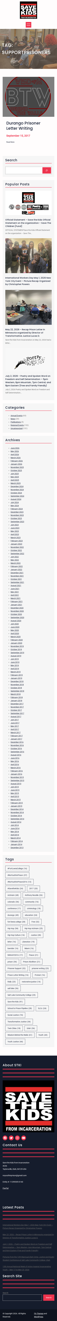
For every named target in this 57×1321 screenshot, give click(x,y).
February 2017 (17, 736)
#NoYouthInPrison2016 (19, 882)
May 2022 (15, 560)
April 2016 (15, 764)
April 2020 (15, 633)
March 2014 (16, 838)
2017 (33, 888)
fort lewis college (16, 922)
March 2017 (16, 732)
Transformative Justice (19, 1022)
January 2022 (16, 569)
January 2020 (16, 643)
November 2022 (17, 547)
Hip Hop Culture (16, 935)
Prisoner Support (17, 968)
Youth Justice (15, 1042)
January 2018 (16, 701)
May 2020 (15, 630)
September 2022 (17, 554)
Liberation (28, 942)
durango (13, 915)
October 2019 (16, 649)
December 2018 (17, 681)
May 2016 (15, 761)
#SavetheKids (15, 888)
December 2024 (17, 486)
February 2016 (17, 771)
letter (12, 942)
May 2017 (15, 726)
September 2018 (17, 691)
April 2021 (15, 595)
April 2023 (15, 534)
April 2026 (15, 454)
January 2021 (16, 605)
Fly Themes (38, 1313)
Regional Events (17, 425)
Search (5, 1293)
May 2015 (15, 793)
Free (35, 922)
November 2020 (17, 611)
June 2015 (15, 790)
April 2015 (15, 796)
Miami (29, 948)
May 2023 (15, 531)
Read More (10, 142)
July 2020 (15, 624)
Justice (36, 935)
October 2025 (16, 470)
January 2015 (16, 806)
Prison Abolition (31, 962)
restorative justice (31, 982)
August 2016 (16, 755)
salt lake (13, 988)
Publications (16, 422)
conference (14, 908)
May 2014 (15, 832)
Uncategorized (17, 428)
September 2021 (17, 582)
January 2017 (16, 739)
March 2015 (16, 800)
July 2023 (15, 525)
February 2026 (17, 461)
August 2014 (16, 822)
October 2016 (16, 748)
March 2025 (16, 483)
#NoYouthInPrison (17, 875)
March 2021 (16, 598)
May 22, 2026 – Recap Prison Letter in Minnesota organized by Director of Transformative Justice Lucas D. (25, 332)
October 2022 (16, 550)
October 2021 (16, 579)
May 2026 (15, 451)
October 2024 (16, 493)
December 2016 (17, 742)
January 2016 (16, 774)
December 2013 (17, 848)
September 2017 (17, 713)
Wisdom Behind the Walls (20, 1035)
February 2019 (17, 675)
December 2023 (17, 512)
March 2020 (16, 637)
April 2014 (15, 835)
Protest (40, 975)
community (32, 902)
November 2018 (17, 685)
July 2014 (15, 825)
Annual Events (16, 416)
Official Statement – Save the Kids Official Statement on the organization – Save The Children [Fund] (28, 223)
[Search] (46, 170)
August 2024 (16, 499)
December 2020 (17, 608)
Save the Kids (15, 1002)
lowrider (13, 948)
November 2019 (17, 646)
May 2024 (15, 506)
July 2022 (15, 557)
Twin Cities (14, 1028)
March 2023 (16, 538)
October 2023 (16, 518)
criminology (34, 908)
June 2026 (15, 448)
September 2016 (17, 752)
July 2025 (15, 474)
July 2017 (15, 720)
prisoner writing (40, 968)
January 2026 (16, 464)
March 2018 (16, 694)
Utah (31, 1028)
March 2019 (16, 672)
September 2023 (17, 522)
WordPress (38, 1317)
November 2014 (17, 812)
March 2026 (16, 458)
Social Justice (15, 1015)
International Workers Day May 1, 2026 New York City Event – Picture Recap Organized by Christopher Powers (28, 281)
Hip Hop (13, 928)
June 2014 (15, 828)
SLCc (42, 1008)
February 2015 (17, 803)
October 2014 (16, 816)
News (13, 419)
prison (12, 962)
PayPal (5, 1188)
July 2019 (15, 659)
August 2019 (16, 656)
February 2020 (17, 640)
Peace (33, 955)
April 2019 (15, 669)
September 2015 (17, 780)
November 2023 (17, 515)
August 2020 (16, 621)
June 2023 (15, 528)
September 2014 (17, 819)
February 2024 (17, 509)
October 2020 (16, 614)
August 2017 (16, 716)
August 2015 (16, 784)
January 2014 (16, 844)
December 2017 (17, 704)
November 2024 (17, 490)
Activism (13, 895)
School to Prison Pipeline (20, 1008)
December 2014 (17, 809)
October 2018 (16, 688)
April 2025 (15, 480)
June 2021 (15, 589)
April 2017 (15, 729)
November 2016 (17, 745)
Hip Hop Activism (34, 928)
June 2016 (15, 758)
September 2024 (17, 496)
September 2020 (17, 617)
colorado (13, 902)
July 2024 (15, 502)
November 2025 (17, 467)
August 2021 (16, 585)
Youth (42, 1035)
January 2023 (16, 544)
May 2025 (15, 477)
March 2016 (16, 768)
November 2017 (17, 707)
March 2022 (16, 563)
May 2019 (15, 665)
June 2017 (15, 723)
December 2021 (17, 573)
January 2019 (16, 678)
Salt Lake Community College (22, 995)
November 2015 (17, 777)
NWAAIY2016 (15, 955)
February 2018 (17, 697)
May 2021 (15, 592)
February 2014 (17, 841)
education (31, 915)
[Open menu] (28, 25)
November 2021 (17, 576)
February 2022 (17, 566)
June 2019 (15, 662)
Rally (12, 982)
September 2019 (17, 653)
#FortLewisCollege (17, 868)
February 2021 (17, 601)
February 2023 (17, 541)
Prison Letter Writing (18, 975)
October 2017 (16, 710)
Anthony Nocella (34, 895)
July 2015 (15, 787)
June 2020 (15, 627)
